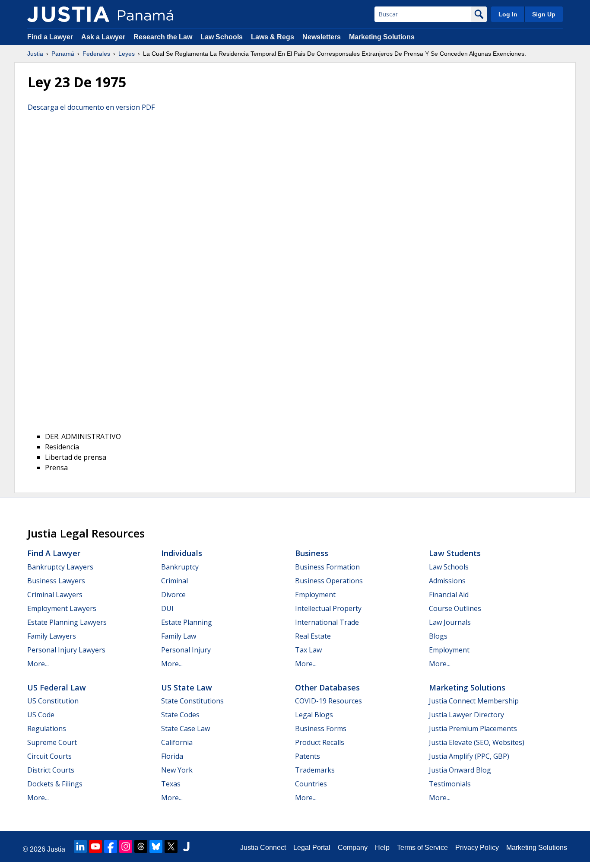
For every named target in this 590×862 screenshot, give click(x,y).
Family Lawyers (51, 636)
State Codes (180, 714)
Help (382, 847)
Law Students (455, 553)
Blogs (438, 636)
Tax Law (308, 650)
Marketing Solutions (382, 37)
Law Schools (221, 37)
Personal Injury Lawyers (66, 650)
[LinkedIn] (80, 846)
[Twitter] (171, 846)
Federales (96, 53)
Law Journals (450, 622)
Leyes (126, 53)
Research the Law (162, 37)
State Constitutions (192, 701)
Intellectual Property (328, 608)
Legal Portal (311, 847)
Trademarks (315, 770)
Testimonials (450, 784)
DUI (167, 608)
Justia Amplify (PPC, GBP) (469, 756)
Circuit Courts (49, 756)
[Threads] (140, 846)
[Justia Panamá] (68, 14)
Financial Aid (449, 594)
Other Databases (327, 687)
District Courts (50, 770)
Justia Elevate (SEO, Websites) (476, 742)
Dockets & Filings (54, 784)
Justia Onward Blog (460, 770)
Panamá (62, 53)
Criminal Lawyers (54, 594)
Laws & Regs (272, 37)
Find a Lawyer (50, 37)
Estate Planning (186, 622)
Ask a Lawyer (104, 37)
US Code (40, 714)
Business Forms (320, 728)
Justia (35, 53)
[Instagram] (125, 846)
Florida (172, 756)
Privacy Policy (477, 847)
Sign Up (543, 14)
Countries (311, 784)
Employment (315, 594)
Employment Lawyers (61, 608)
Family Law (178, 636)
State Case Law (185, 728)
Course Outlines (455, 608)
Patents (307, 756)
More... (38, 663)
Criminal (174, 580)
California (177, 742)
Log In (507, 14)
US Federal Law (56, 687)
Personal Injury (186, 650)
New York (177, 770)
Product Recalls (319, 742)
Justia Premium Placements (473, 728)
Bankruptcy (180, 567)
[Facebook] (110, 846)
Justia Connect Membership (474, 701)
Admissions (447, 580)
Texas (171, 784)
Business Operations (329, 580)
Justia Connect (263, 847)
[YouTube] (95, 846)
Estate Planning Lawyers (67, 622)
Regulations (46, 728)
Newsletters (321, 37)
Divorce (173, 594)
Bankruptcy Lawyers (60, 567)
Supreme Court (52, 742)
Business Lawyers (56, 580)
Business (311, 553)
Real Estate (313, 636)
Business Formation (327, 567)
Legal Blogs (314, 714)
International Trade (327, 622)
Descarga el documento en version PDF (91, 107)
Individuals (181, 553)
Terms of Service (422, 847)
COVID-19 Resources (328, 701)
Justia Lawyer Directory (466, 714)
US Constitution (53, 701)
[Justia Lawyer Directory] (186, 846)
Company (353, 847)
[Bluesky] (155, 846)
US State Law (186, 687)
